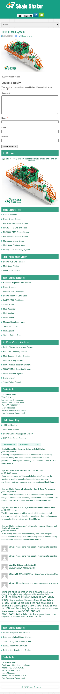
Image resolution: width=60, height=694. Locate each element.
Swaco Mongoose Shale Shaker (16, 633)
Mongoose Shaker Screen (14, 241)
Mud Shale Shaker (11, 266)
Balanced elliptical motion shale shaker (21, 592)
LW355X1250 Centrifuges (13, 291)
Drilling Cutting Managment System (18, 434)
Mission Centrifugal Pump (14, 322)
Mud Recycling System (13, 360)
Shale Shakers (9, 287)
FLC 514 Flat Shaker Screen (15, 228)
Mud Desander (9, 309)
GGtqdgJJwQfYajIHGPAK (20, 574)
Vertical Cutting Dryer (12, 335)
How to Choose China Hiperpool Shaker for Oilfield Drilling (23, 448)
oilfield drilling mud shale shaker (37, 603)
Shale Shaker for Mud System (46, 608)
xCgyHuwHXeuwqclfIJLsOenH (22, 565)
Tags (37, 444)
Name (4, 118)
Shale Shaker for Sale (11, 611)
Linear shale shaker (11, 270)
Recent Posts (9, 444)
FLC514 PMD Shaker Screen (15, 223)
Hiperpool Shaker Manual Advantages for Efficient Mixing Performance (28, 488)
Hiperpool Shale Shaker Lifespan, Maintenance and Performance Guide (28, 507)
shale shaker (35, 605)
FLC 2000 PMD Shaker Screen (16, 232)
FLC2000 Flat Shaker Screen (15, 236)
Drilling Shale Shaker (16, 596)
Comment (5, 93)
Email (4, 127)
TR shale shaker (17, 617)
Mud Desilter (8, 313)
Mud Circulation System (13, 373)
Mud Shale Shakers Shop (14, 245)
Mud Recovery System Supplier (16, 356)
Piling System (9, 378)
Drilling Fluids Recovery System (16, 250)
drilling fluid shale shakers (19, 594)
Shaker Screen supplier (14, 605)
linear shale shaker (16, 600)
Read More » (7, 463)
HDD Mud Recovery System (15, 352)
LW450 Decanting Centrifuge (15, 646)
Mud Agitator (8, 331)
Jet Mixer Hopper (10, 326)
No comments (26, 36)
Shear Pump (8, 304)
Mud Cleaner (8, 318)
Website (4, 137)
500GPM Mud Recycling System (17, 369)
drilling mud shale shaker (41, 594)
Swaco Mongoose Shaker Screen (17, 641)
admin (11, 547)
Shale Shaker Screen (12, 219)
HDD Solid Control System (14, 438)
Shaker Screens (10, 215)
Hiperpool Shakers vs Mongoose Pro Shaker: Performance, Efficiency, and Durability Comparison (29, 526)
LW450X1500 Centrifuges (13, 300)
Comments (24, 444)
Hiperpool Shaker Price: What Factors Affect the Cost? (22, 470)
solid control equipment (33, 614)
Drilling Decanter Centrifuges (15, 296)
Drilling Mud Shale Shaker (14, 262)
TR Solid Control (10, 425)
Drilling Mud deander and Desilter (17, 650)
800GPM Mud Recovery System (17, 365)
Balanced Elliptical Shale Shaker (17, 283)
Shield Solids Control (12, 382)
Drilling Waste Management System (18, 347)
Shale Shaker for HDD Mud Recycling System (29, 606)
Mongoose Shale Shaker (35, 600)
